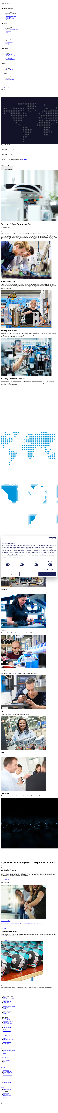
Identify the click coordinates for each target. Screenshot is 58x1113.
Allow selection (29, 574)
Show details (50, 569)
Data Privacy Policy (7, 1094)
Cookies (5, 1097)
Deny (10, 574)
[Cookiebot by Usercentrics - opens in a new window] (50, 538)
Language (3, 161)
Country (2, 150)
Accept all (47, 574)
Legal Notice (6, 1093)
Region (2, 145)
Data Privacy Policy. (14, 557)
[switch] (22, 564)
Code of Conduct (7, 1095)
